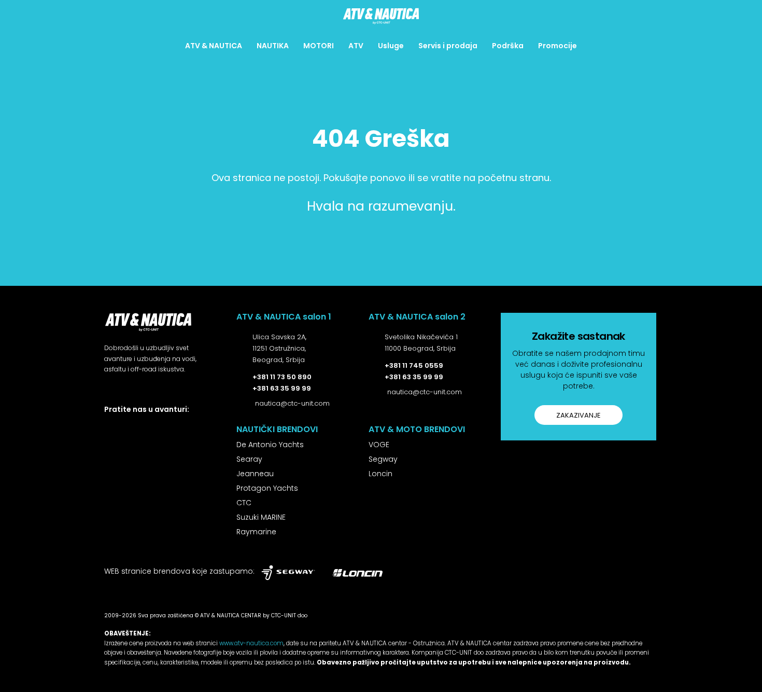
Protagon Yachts (267, 488)
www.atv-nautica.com (251, 643)
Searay (249, 459)
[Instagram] (131, 427)
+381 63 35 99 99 (281, 388)
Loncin (380, 473)
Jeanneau (255, 473)
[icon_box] (271, 349)
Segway (383, 459)
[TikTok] (177, 427)
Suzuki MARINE (261, 517)
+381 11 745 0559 (414, 365)
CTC (243, 502)
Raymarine (256, 532)
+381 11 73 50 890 (282, 377)
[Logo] (381, 16)
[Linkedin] (154, 427)
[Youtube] (200, 427)
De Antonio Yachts (270, 444)
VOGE (379, 444)
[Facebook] (108, 427)
